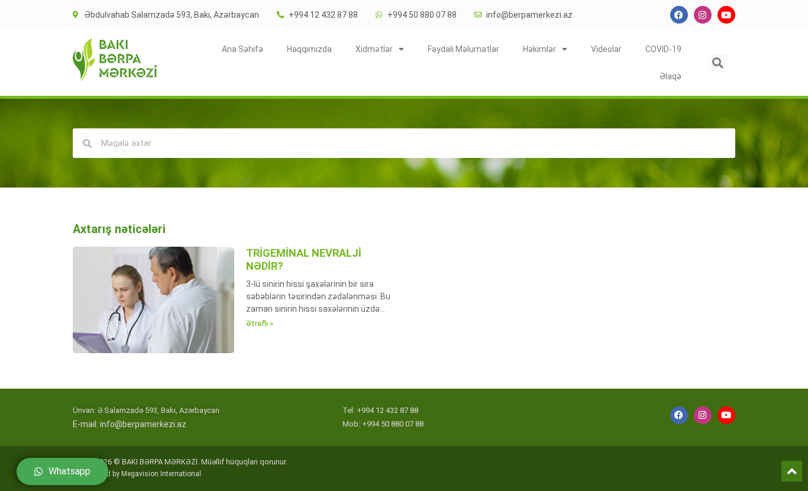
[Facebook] (679, 15)
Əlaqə (670, 76)
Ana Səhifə (242, 49)
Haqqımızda (309, 49)
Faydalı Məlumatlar (463, 49)
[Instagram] (703, 15)
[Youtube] (726, 15)
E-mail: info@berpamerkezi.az (129, 424)
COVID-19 (663, 49)
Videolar (606, 49)
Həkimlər (539, 49)
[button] (718, 63)
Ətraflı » (259, 323)
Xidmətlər (374, 49)
